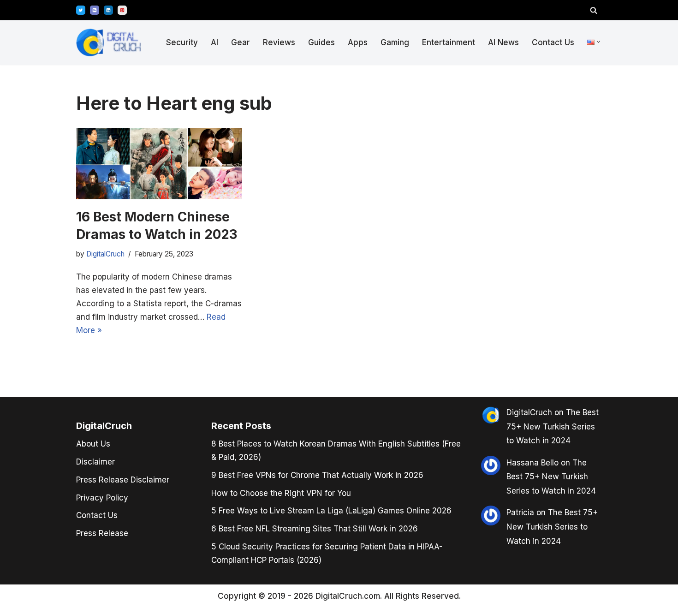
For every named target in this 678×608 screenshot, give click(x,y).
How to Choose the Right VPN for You (281, 493)
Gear (240, 42)
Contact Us (553, 42)
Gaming (395, 42)
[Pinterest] (122, 10)
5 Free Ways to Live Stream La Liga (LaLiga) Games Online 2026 (331, 510)
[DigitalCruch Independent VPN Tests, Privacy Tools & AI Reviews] (108, 43)
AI (214, 42)
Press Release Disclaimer (122, 479)
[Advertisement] (41, 302)
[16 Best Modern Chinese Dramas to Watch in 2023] (159, 163)
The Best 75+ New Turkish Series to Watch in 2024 (552, 426)
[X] (80, 10)
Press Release (102, 533)
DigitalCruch (105, 254)
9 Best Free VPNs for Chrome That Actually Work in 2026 (317, 475)
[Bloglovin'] (94, 10)
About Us (93, 443)
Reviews (279, 42)
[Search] (593, 10)
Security (182, 42)
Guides (321, 42)
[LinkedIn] (108, 10)
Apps (358, 42)
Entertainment (448, 42)
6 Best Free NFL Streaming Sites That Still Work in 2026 (314, 528)
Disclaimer (95, 461)
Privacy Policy (102, 497)
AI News (503, 42)
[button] (598, 41)
